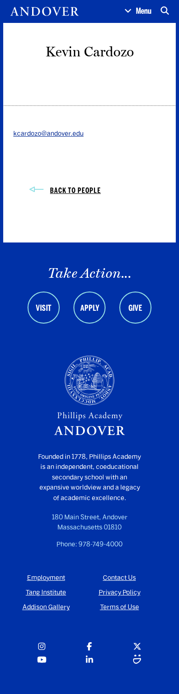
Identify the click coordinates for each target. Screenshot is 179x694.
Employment (46, 578)
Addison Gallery (46, 607)
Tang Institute (46, 592)
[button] (137, 11)
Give (135, 308)
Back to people (75, 190)
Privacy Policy (119, 592)
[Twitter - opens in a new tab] (137, 647)
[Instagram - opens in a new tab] (41, 647)
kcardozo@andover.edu (48, 134)
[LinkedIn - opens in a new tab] (89, 660)
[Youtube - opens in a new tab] (41, 660)
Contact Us (119, 578)
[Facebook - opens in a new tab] (89, 647)
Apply (89, 308)
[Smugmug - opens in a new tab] (137, 660)
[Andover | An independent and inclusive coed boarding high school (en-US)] (44, 11)
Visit (43, 308)
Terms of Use (119, 607)
